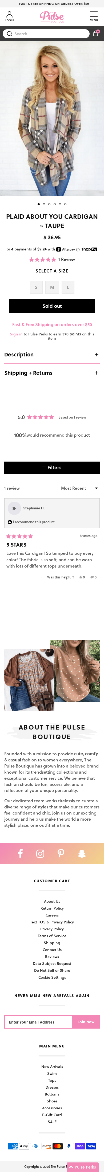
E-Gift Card (52, 1115)
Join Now (86, 1022)
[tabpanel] (52, 118)
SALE (52, 1121)
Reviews (52, 956)
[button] (52, 259)
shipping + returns (28, 373)
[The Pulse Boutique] (52, 16)
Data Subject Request (52, 963)
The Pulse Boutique (65, 1166)
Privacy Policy (52, 929)
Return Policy (52, 908)
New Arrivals (52, 1066)
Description (19, 354)
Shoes (52, 1101)
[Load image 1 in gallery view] (52, 118)
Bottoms (52, 1094)
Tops (52, 1080)
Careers (52, 915)
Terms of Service (52, 936)
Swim (52, 1073)
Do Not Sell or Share (52, 970)
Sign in (16, 334)
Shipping (52, 942)
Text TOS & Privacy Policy (52, 922)
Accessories (52, 1108)
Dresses (52, 1087)
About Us (52, 901)
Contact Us (52, 949)
